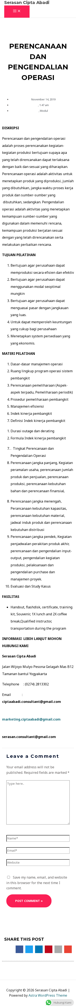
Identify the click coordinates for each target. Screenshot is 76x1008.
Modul (44, 111)
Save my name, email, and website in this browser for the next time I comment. (36, 882)
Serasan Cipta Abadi (26, 2)
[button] (19, 949)
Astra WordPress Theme (47, 995)
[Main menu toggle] (17, 11)
